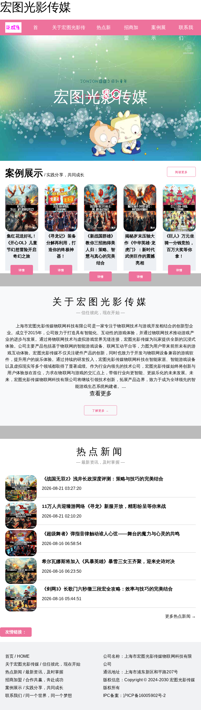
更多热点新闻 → (180, 616)
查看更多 (101, 393)
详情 (22, 270)
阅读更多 (181, 172)
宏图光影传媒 (35, 7)
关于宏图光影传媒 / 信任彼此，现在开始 (42, 664)
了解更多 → (100, 410)
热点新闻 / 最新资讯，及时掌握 (34, 672)
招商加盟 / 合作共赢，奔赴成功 (34, 680)
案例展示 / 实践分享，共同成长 (34, 687)
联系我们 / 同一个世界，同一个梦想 (38, 695)
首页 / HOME (17, 656)
